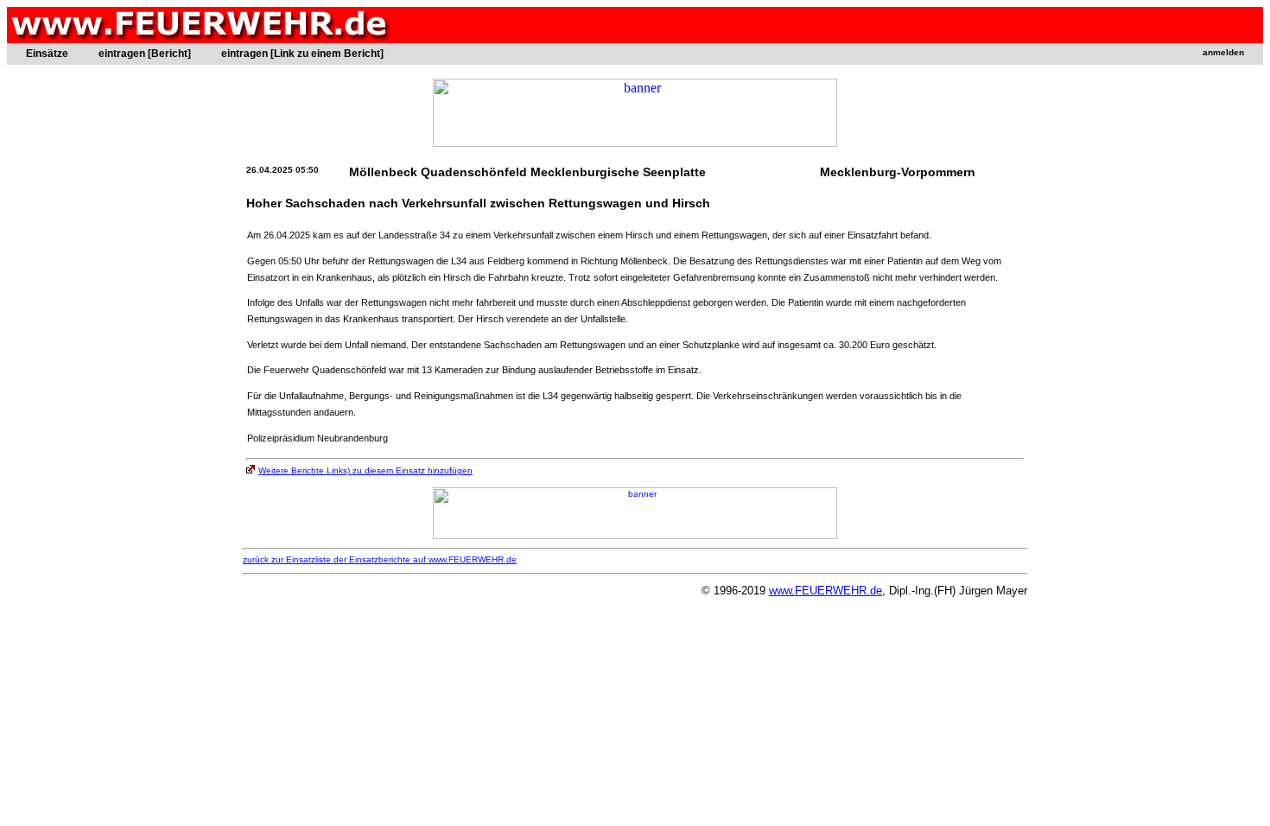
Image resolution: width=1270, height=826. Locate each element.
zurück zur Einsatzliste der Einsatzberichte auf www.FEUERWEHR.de (380, 559)
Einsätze (47, 54)
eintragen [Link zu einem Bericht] (302, 54)
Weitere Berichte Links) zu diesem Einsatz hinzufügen (365, 470)
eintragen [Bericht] (144, 54)
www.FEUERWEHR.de (825, 590)
